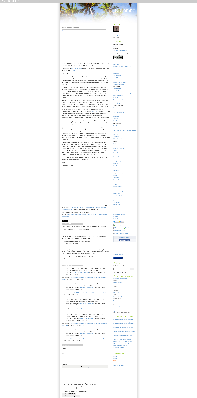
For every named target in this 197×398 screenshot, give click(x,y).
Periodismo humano (118, 143)
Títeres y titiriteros (118, 300)
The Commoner (117, 75)
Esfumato (115, 209)
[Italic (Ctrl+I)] (84, 367)
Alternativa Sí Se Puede (119, 214)
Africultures (116, 116)
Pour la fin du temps (118, 191)
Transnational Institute (119, 99)
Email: (63, 353)
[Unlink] (88, 367)
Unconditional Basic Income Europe (122, 66)
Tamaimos (116, 177)
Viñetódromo (116, 202)
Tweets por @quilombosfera (120, 50)
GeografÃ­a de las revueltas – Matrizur (122, 341)
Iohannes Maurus (117, 186)
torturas (84, 214)
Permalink (95, 214)
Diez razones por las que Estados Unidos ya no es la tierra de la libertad (88, 338)
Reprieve (94, 111)
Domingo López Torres (119, 296)
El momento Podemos (118, 303)
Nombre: (64, 348)
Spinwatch (116, 134)
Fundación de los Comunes (120, 82)
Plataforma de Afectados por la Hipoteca (123, 93)
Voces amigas (37, 1)
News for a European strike (120, 148)
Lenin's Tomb (116, 193)
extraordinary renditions (86, 318)
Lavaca (115, 168)
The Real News (117, 161)
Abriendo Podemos (118, 95)
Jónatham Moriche (118, 195)
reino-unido (89, 214)
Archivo (115, 356)
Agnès (115, 175)
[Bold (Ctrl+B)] (81, 367)
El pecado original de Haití (120, 288)
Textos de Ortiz (29, 1)
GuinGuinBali (116, 170)
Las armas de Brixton (118, 188)
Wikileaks (115, 163)
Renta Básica (116, 64)
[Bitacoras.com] (118, 227)
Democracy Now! (117, 159)
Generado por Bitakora (119, 365)
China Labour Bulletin (118, 112)
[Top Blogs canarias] (119, 230)
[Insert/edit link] (86, 367)
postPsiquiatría (117, 200)
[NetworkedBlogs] (124, 237)
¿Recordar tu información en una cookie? (75, 391)
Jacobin (115, 150)
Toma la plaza (116, 90)
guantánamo (70, 214)
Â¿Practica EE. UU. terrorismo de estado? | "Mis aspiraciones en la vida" (88, 292)
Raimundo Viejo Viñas (119, 197)
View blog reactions (118, 254)
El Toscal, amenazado (118, 284)
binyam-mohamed (77, 214)
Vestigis (115, 184)
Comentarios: (65, 364)
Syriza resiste (116, 311)
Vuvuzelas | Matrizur (118, 347)
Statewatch (116, 136)
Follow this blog (124, 240)
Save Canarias (117, 88)
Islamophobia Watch (118, 138)
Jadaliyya (115, 118)
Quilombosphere (117, 46)
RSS (115, 360)
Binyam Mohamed (76, 68)
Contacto (115, 363)
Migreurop (116, 107)
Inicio (22, 1)
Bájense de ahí (117, 292)
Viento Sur (116, 152)
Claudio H (115, 206)
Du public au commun (118, 80)
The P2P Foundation (118, 77)
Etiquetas (115, 358)
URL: (63, 359)
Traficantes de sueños (119, 84)
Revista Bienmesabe (118, 120)
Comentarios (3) (103, 214)
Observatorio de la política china (121, 128)
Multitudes (116, 73)
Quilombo (125, 10)
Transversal (116, 68)
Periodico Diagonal (118, 146)
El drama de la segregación (120, 278)
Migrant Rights (117, 110)
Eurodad (115, 97)
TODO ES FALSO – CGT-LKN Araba (122, 339)
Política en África (117, 282)
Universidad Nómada (118, 71)
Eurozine (115, 165)
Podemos (115, 216)
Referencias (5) (65, 216)
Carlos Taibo (116, 204)
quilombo (118, 35)
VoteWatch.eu (116, 125)
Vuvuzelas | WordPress (119, 349)
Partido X (115, 218)
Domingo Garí (116, 179)
